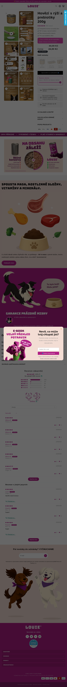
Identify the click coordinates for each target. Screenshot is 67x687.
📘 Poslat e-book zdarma (48, 353)
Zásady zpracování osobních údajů (48, 358)
